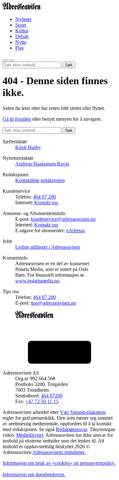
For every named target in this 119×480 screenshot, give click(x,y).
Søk (69, 65)
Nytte (20, 42)
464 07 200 (44, 196)
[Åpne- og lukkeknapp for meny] (11, 60)
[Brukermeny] (5, 60)
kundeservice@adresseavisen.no (63, 219)
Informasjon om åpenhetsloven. (34, 474)
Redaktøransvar (71, 429)
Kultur (21, 30)
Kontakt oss (46, 202)
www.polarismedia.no (37, 280)
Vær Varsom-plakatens (83, 412)
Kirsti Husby (28, 147)
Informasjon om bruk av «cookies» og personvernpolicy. (59, 463)
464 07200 (52, 395)
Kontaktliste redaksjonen (40, 180)
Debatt (22, 36)
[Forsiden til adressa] (22, 8)
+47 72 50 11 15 (41, 401)
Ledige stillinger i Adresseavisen (47, 247)
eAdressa (75, 230)
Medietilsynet (29, 435)
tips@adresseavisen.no (53, 303)
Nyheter (23, 19)
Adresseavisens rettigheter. (58, 452)
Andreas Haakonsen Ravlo (42, 163)
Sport (20, 25)
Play (19, 48)
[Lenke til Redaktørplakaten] (59, 330)
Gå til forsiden (17, 119)
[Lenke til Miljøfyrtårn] (59, 353)
